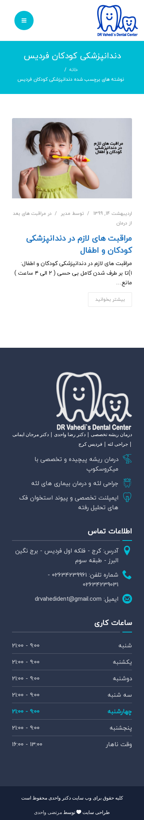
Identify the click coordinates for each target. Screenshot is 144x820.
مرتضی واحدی (48, 812)
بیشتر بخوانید (110, 299)
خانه (73, 69)
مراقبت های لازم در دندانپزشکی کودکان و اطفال (79, 244)
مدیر (65, 213)
